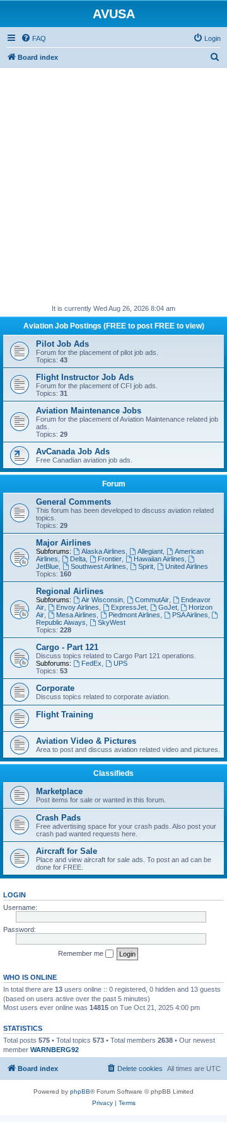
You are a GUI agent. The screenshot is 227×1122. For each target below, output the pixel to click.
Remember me (81, 953)
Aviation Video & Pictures (86, 741)
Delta (78, 559)
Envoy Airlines (77, 607)
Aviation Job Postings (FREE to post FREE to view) (113, 326)
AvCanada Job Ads (73, 451)
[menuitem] (33, 38)
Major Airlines (63, 542)
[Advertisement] (113, 181)
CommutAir (152, 599)
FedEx (91, 663)
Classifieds (113, 773)
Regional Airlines (69, 591)
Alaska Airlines (103, 551)
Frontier (110, 559)
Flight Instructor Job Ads (85, 377)
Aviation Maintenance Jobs (88, 410)
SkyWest (111, 622)
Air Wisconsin (102, 599)
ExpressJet (128, 607)
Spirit (145, 566)
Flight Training (64, 714)
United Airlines (186, 566)
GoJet (167, 607)
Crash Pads (58, 817)
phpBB (80, 1091)
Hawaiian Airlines (159, 559)
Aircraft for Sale (66, 851)
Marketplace (59, 791)
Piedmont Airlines (134, 615)
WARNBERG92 (54, 1049)
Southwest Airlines (98, 566)
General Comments (73, 502)
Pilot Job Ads (62, 344)
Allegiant (150, 551)
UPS (120, 663)
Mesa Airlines (76, 615)
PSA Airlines (190, 615)
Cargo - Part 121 (67, 647)
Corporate (55, 688)
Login (14, 895)
